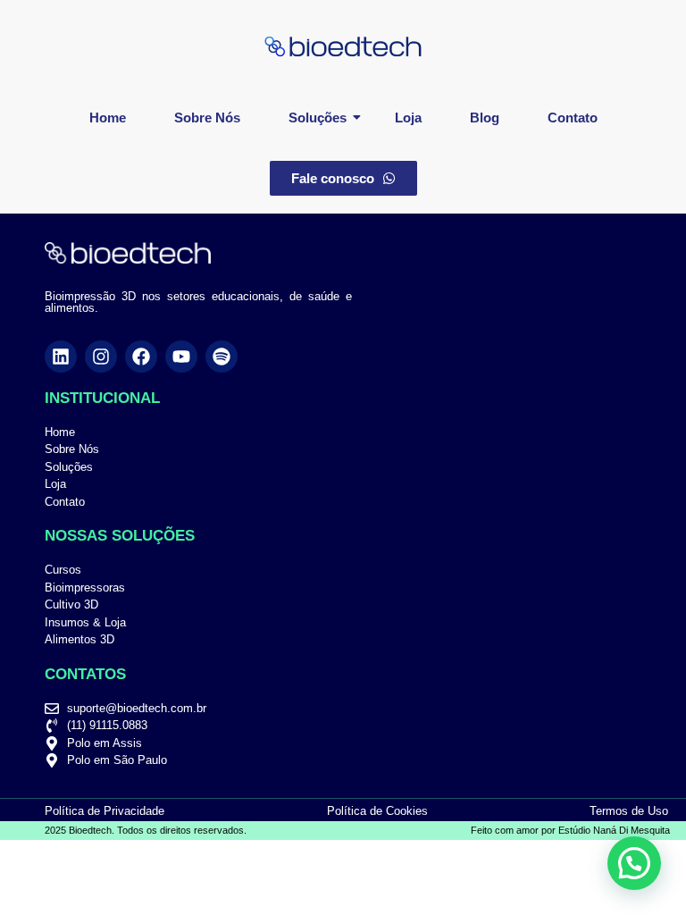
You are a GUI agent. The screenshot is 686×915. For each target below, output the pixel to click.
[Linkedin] (61, 356)
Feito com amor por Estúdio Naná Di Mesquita (570, 830)
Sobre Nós (207, 117)
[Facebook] (141, 356)
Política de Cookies (377, 811)
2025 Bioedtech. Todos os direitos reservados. (146, 830)
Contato (573, 117)
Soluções (318, 117)
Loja (408, 117)
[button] (634, 863)
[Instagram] (101, 356)
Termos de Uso (629, 811)
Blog (484, 117)
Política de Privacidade (104, 811)
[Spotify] (221, 356)
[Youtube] (181, 356)
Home (107, 117)
